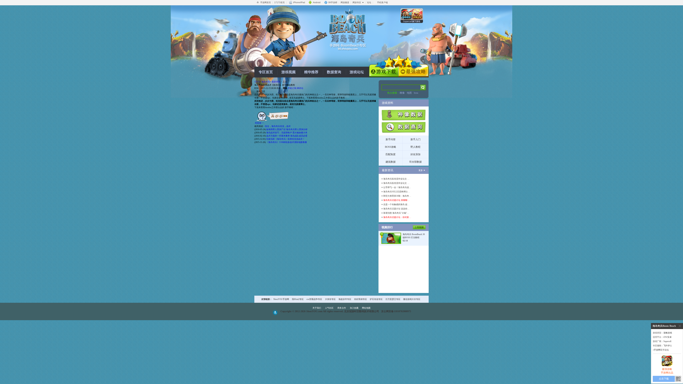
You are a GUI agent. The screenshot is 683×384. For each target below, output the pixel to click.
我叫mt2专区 (298, 299)
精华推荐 (311, 72)
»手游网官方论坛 (661, 350)
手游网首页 (265, 2)
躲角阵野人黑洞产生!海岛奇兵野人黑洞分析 (287, 129)
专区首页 (266, 72)
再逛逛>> (259, 123)
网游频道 (345, 2)
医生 (267, 126)
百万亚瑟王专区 (392, 299)
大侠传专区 (330, 299)
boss (416, 93)
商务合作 (341, 308)
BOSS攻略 (390, 147)
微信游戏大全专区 (411, 299)
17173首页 (279, 2)
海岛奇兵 (265, 82)
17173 (257, 82)
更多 (421, 170)
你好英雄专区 (360, 299)
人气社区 (329, 308)
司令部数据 (415, 162)
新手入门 (415, 139)
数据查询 (334, 72)
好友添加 (415, 154)
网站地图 (366, 308)
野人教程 (415, 147)
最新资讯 (276, 82)
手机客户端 (382, 2)
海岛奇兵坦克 (277, 126)
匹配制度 (391, 154)
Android (317, 2)
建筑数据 (391, 162)
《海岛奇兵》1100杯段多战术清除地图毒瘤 (286, 142)
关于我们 (317, 308)
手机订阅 (292, 88)
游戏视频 (288, 72)
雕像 (402, 93)
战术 (288, 126)
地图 (409, 93)
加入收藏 (354, 308)
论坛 (369, 2)
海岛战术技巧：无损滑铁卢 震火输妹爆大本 (286, 132)
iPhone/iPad (299, 2)
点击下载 (664, 378)
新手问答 (391, 139)
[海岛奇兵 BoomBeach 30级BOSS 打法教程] (391, 238)
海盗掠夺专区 (344, 299)
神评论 (300, 88)
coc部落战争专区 (314, 299)
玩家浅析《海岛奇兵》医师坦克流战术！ (285, 139)
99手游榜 (332, 2)
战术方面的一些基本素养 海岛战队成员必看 (286, 136)
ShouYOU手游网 (281, 299)
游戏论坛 (357, 72)
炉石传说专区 (376, 299)
